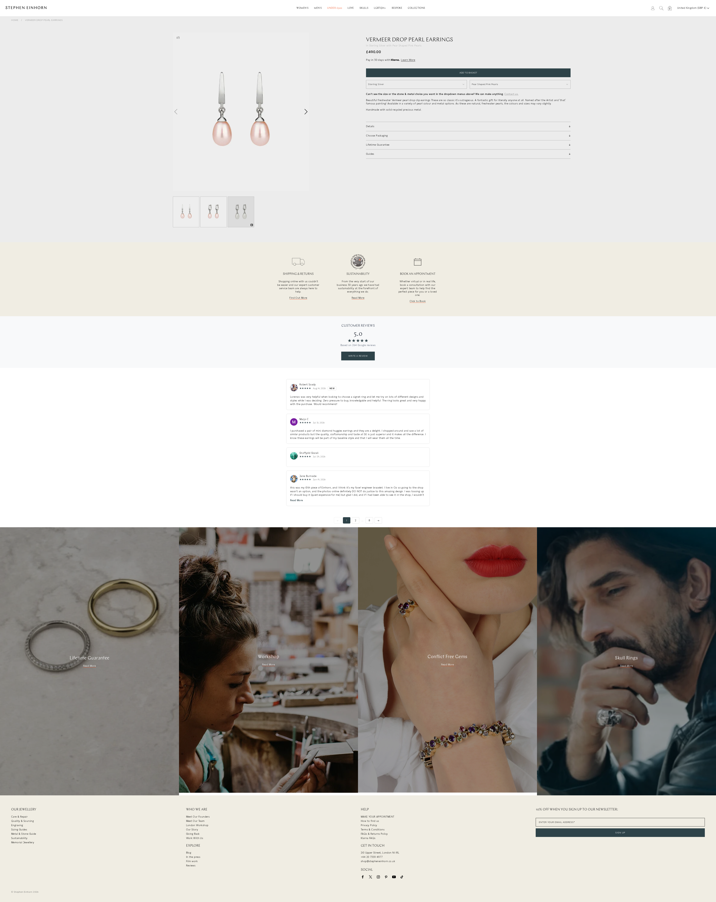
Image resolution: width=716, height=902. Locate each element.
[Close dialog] (426, 414)
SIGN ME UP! (394, 473)
